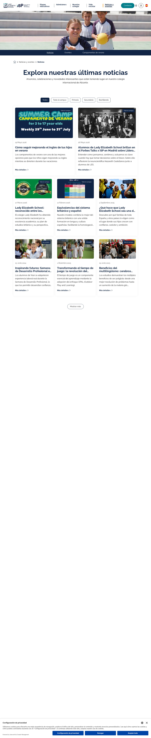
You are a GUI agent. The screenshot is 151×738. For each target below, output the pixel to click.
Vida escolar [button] (92, 5)
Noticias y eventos (26, 62)
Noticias (50, 53)
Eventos (68, 53)
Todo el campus (59, 100)
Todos (45, 100)
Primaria (75, 100)
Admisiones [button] (61, 5)
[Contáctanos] (136, 5)
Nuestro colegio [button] (75, 5)
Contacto (128, 5)
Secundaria (88, 100)
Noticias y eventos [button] (109, 5)
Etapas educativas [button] (45, 5)
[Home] (17, 5)
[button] (141, 6)
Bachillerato (104, 100)
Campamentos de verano (93, 53)
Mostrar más (75, 306)
